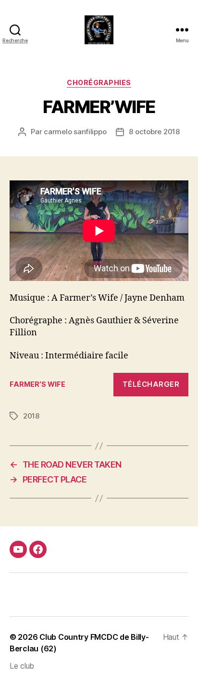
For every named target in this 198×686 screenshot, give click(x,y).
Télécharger (151, 384)
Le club (22, 666)
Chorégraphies (99, 82)
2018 (31, 415)
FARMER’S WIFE (37, 384)
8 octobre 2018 (154, 131)
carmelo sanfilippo (75, 131)
